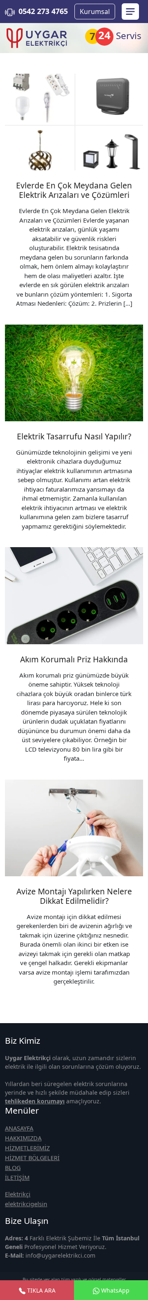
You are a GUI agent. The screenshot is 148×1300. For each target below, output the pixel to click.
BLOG (13, 1168)
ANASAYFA (19, 1128)
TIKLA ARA (40, 1290)
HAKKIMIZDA (23, 1138)
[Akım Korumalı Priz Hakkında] (74, 595)
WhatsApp (114, 1290)
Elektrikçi (17, 1194)
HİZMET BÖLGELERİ (32, 1158)
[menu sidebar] (130, 11)
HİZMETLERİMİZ (27, 1148)
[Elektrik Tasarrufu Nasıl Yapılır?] (74, 373)
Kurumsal (95, 11)
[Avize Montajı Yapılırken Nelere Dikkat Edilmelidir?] (74, 828)
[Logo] (37, 37)
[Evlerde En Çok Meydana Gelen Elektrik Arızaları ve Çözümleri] (74, 122)
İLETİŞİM (17, 1178)
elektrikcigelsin (26, 1204)
